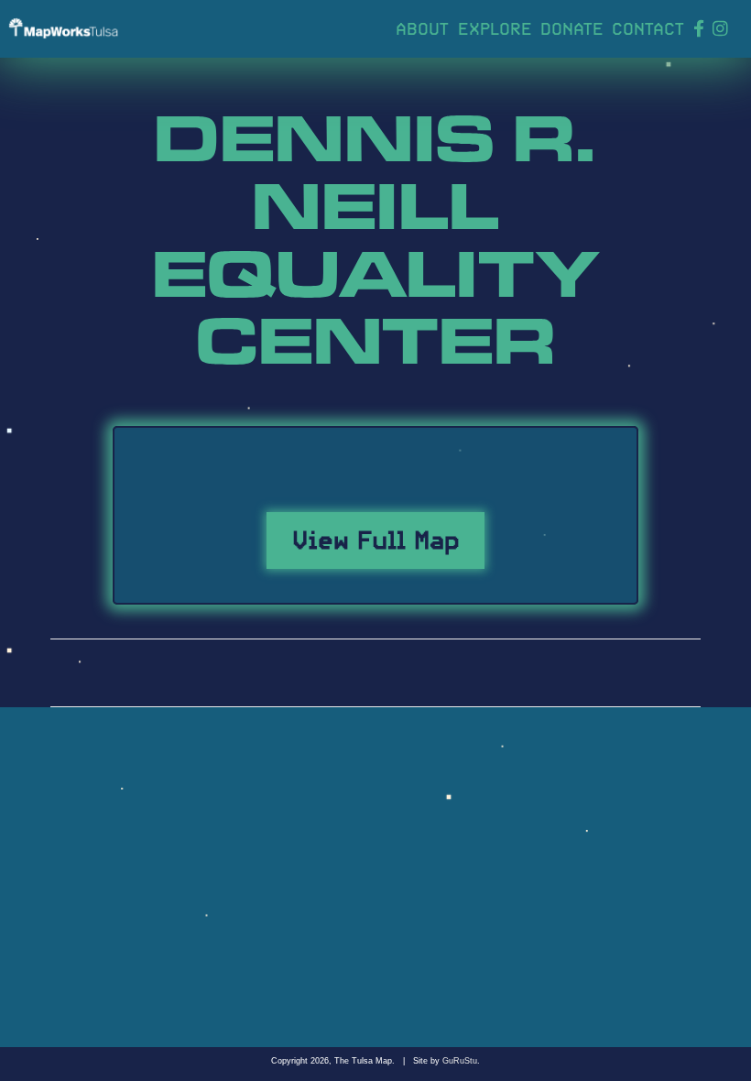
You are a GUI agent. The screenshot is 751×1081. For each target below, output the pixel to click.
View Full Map (376, 536)
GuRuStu (459, 1060)
